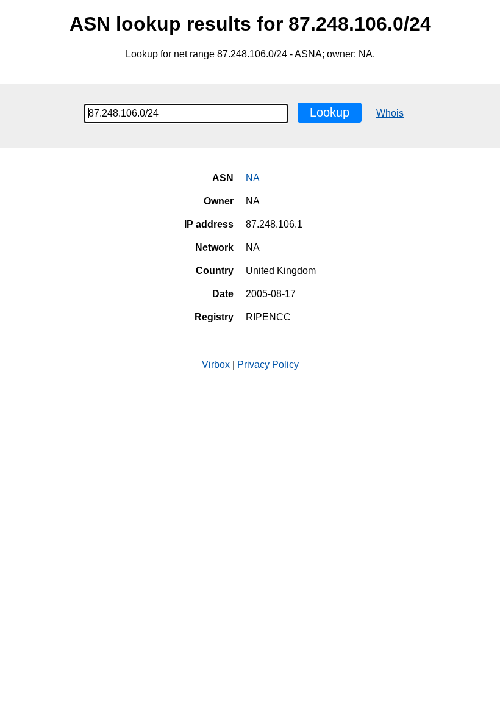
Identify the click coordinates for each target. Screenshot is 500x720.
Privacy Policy (268, 364)
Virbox (216, 364)
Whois (390, 113)
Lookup (329, 112)
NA (253, 178)
